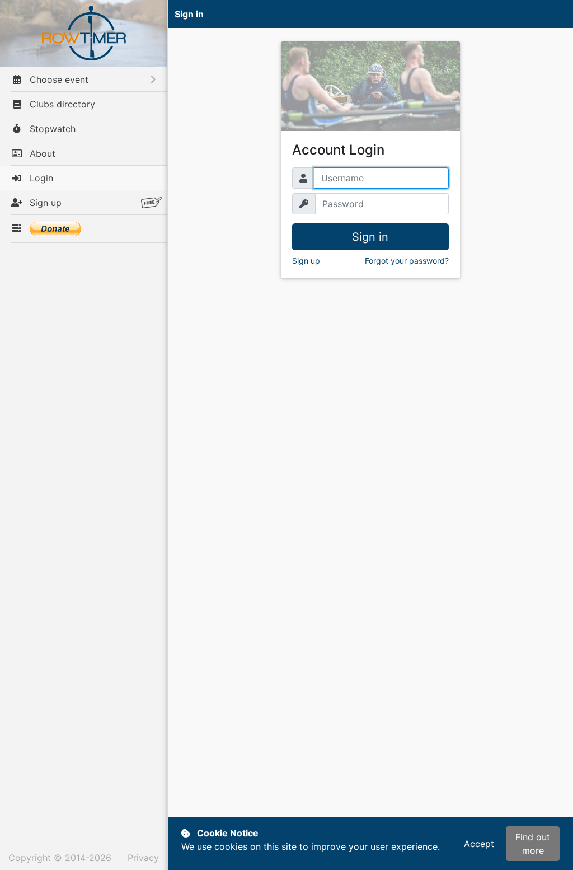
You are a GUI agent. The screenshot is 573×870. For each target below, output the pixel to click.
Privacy (143, 857)
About (41, 153)
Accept (479, 843)
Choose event (57, 79)
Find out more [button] (532, 843)
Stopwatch (51, 128)
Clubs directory (61, 104)
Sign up (44, 202)
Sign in (370, 237)
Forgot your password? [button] (407, 260)
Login (40, 178)
